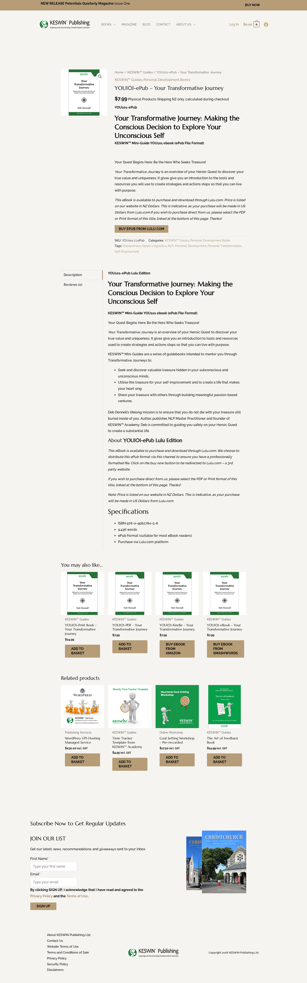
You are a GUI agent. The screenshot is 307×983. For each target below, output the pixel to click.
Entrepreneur (132, 246)
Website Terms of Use (63, 946)
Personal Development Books (166, 80)
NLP (171, 246)
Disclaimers (55, 970)
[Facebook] (266, 24)
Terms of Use (77, 896)
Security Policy (57, 964)
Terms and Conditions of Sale (68, 952)
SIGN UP (43, 906)
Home (119, 72)
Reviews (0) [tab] (73, 285)
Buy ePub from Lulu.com (141, 229)
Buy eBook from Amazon (175, 648)
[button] (252, 5)
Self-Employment (127, 251)
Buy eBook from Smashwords (225, 648)
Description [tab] (73, 275)
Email (35, 874)
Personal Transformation (224, 246)
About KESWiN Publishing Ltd (68, 935)
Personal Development (190, 246)
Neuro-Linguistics (154, 246)
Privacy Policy (41, 896)
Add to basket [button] (77, 651)
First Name (39, 859)
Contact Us (55, 941)
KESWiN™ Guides (140, 72)
